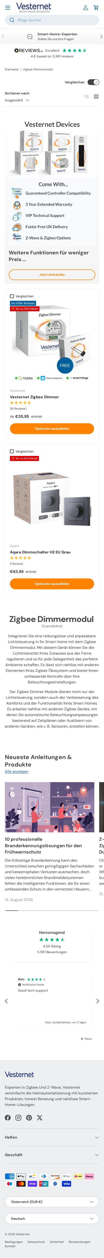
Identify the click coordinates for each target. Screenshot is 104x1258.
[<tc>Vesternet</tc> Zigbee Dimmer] (52, 342)
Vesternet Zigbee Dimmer (34, 396)
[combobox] (52, 20)
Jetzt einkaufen (52, 274)
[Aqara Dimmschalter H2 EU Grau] (52, 498)
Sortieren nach (17, 93)
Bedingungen (14, 1242)
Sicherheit (57, 1242)
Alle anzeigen (16, 771)
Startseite (12, 69)
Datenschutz (36, 1242)
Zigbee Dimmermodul (38, 69)
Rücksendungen (79, 1242)
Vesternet (23, 1234)
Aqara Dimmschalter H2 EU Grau (40, 552)
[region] (52, 1001)
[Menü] (7, 7)
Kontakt (10, 1246)
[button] (96, 7)
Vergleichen (75, 82)
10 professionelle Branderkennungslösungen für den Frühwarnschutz (43, 845)
